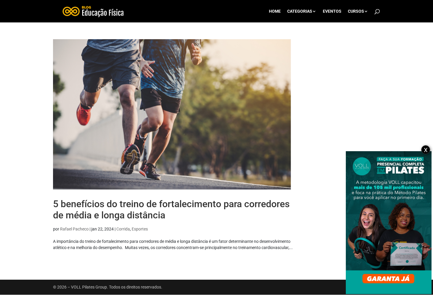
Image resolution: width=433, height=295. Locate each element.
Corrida (123, 229)
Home (275, 11)
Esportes (140, 229)
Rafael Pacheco (74, 229)
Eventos (332, 11)
